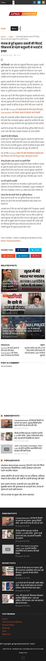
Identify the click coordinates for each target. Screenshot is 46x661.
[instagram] (43, 2)
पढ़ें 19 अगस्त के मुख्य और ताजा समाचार (17, 494)
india (11, 37)
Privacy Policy (8, 625)
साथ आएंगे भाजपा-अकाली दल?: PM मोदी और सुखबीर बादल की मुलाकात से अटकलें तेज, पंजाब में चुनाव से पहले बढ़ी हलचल (22, 487)
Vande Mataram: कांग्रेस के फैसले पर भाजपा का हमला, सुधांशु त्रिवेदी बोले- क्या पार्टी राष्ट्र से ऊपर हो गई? (29, 423)
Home (3, 29)
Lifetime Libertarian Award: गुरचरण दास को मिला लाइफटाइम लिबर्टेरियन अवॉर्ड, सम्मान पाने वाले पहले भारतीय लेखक (22, 468)
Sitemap (6, 628)
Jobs (4, 631)
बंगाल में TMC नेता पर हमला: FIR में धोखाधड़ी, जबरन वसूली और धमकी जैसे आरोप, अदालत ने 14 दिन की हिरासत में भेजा (22, 331)
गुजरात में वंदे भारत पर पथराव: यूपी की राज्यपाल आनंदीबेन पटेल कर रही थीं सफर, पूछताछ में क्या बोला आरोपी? (23, 284)
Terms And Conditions (12, 622)
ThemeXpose (17, 649)
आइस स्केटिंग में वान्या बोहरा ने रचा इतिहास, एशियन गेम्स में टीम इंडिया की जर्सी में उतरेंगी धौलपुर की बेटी (23, 477)
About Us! (6, 634)
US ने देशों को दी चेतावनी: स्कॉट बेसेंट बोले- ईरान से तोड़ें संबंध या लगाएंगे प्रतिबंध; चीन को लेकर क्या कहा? (30, 585)
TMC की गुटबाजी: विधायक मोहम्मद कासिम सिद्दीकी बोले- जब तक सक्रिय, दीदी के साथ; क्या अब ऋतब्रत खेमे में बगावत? (22, 307)
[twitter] (39, 2)
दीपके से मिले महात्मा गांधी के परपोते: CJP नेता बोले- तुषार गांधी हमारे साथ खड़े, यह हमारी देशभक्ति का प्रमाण (28, 435)
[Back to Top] (23, 658)
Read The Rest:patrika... (11, 241)
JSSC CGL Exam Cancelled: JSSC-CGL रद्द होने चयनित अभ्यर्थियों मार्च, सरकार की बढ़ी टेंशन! (28, 448)
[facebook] (34, 2)
